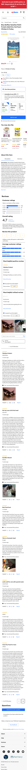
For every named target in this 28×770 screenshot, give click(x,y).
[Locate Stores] (21, 12)
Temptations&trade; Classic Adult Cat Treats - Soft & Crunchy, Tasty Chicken (17, 140)
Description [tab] (7, 159)
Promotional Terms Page (19, 729)
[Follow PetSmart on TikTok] (18, 751)
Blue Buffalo (4, 32)
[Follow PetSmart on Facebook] (4, 751)
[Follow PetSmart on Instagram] (8, 751)
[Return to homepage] (15, 12)
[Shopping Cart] (24, 12)
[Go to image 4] (13, 61)
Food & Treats (8, 22)
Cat (2, 22)
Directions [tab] (19, 159)
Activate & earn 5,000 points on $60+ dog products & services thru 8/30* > (13, 4)
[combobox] (13, 17)
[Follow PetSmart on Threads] (13, 751)
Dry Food (15, 22)
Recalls (2, 764)
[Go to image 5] (14, 61)
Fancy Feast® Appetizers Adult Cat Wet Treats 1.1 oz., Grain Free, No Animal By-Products (6, 140)
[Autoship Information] (18, 94)
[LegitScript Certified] (6, 757)
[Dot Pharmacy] (16, 757)
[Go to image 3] (12, 61)
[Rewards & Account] (8, 12)
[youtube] (23, 751)
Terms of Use (3, 767)
